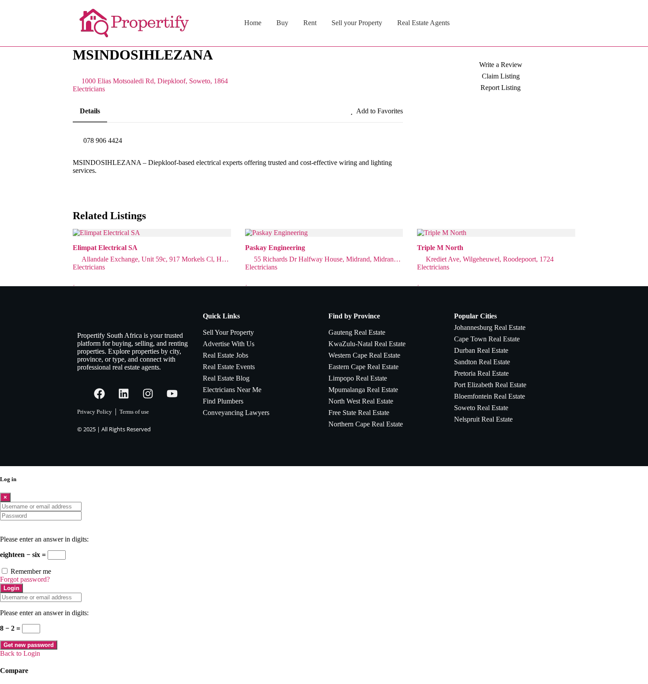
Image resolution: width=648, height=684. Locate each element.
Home (252, 22)
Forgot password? (25, 579)
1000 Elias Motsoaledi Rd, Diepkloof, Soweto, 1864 (155, 81)
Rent (310, 22)
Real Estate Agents (423, 22)
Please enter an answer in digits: (44, 539)
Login (11, 588)
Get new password (29, 645)
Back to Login (20, 653)
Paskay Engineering (275, 247)
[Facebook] (99, 393)
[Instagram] (148, 393)
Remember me (31, 571)
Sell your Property (356, 22)
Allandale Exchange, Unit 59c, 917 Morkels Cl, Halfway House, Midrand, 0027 (156, 259)
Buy (282, 22)
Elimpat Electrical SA (105, 247)
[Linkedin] (123, 393)
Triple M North (440, 247)
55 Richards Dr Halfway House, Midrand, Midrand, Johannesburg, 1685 (328, 259)
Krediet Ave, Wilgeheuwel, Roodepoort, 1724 (490, 259)
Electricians (89, 89)
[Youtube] (172, 393)
